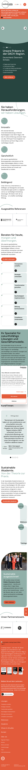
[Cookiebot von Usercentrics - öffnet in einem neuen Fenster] (20, 368)
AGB (24, 766)
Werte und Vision (5, 744)
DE (15, 4)
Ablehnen (14, 401)
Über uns (4, 737)
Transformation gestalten (19, 286)
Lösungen (4, 701)
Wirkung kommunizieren (19, 308)
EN (17, 4)
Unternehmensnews (5, 752)
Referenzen (4, 720)
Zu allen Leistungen (9, 259)
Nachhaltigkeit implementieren (20, 297)
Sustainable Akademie (9, 501)
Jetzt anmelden (7, 17)
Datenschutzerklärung (18, 766)
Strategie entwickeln (18, 275)
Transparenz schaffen (18, 265)
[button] (2, 28)
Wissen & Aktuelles (7, 728)
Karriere (3, 742)
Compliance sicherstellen (19, 318)
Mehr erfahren (9, 77)
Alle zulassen (14, 396)
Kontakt (3, 732)
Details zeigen (20, 391)
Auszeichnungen (5, 747)
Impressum (16, 764)
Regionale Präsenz (5, 740)
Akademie (4, 724)
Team (2, 749)
